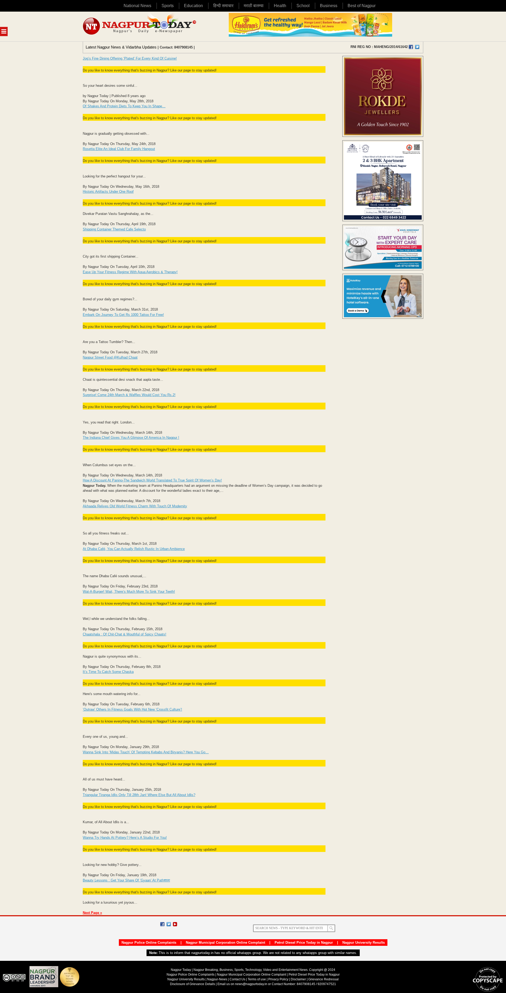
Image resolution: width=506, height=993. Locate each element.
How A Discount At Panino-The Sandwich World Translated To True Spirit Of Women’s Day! (152, 480)
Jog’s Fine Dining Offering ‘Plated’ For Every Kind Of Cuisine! (130, 58)
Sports (168, 5)
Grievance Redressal (323, 979)
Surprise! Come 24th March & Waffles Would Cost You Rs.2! (129, 395)
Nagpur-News (217, 979)
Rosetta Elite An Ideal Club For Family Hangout (119, 149)
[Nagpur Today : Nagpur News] (140, 26)
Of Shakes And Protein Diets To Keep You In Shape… (124, 106)
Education (193, 5)
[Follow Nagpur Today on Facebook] (162, 924)
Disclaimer (299, 979)
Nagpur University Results (363, 942)
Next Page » (92, 913)
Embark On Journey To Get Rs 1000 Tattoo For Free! (123, 315)
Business (328, 5)
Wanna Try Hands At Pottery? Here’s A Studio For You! (125, 838)
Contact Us (237, 979)
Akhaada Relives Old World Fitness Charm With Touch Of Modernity (135, 506)
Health (280, 5)
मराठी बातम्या (254, 5)
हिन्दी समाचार (223, 5)
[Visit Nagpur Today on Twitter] (417, 47)
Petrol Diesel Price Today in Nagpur (304, 942)
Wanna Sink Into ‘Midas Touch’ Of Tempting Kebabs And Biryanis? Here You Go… (146, 752)
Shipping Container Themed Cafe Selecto (114, 229)
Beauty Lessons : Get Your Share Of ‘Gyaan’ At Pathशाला (126, 880)
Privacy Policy (278, 979)
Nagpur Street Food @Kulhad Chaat (110, 357)
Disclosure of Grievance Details (192, 984)
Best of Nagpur (362, 5)
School (303, 5)
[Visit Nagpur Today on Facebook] (411, 47)
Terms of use (257, 979)
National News (137, 5)
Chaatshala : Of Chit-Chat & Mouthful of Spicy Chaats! (124, 634)
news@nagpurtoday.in (251, 984)
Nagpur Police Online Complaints (148, 942)
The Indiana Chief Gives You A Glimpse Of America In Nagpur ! (131, 438)
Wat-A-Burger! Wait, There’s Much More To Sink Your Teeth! (129, 592)
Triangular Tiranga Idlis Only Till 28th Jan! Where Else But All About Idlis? (139, 795)
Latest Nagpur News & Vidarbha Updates (121, 47)
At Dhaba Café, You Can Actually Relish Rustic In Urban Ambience (134, 549)
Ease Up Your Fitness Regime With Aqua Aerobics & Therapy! (130, 272)
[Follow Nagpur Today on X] (169, 924)
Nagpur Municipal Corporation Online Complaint (225, 942)
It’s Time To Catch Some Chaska (108, 672)
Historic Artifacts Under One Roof (108, 192)
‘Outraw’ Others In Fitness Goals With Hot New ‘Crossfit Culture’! (132, 709)
